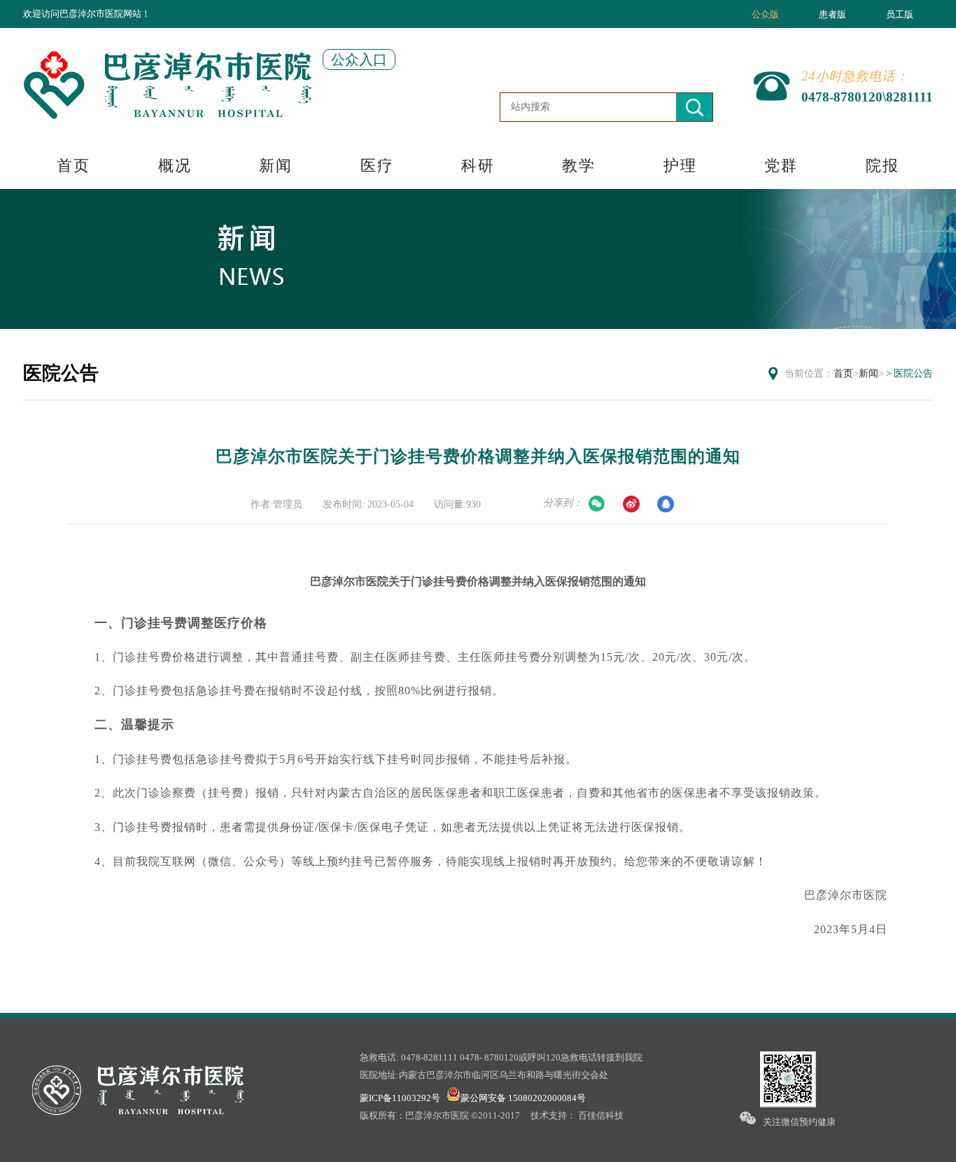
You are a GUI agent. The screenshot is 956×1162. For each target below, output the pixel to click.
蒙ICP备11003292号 (400, 1098)
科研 (478, 165)
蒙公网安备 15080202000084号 (523, 1098)
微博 (631, 504)
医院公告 (913, 373)
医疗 (377, 165)
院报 (882, 165)
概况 (175, 165)
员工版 (899, 14)
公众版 (765, 14)
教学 (579, 165)
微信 (597, 504)
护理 (680, 165)
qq (665, 504)
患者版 (832, 14)
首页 (73, 165)
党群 (781, 165)
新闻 (276, 165)
